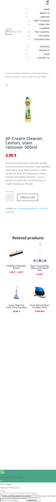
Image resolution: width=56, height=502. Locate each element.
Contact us (43, 57)
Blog (47, 54)
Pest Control (42, 32)
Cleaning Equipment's (21, 73)
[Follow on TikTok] (32, 436)
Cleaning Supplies (40, 73)
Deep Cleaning (42, 20)
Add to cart (27, 197)
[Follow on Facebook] (17, 436)
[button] (7, 85)
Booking (45, 46)
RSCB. (36, 449)
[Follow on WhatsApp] (39, 436)
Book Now (28, 418)
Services (45, 16)
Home (46, 9)
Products (44, 50)
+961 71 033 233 (28, 390)
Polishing (44, 35)
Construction (42, 39)
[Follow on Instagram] (24, 436)
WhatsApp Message (46, 495)
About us (45, 13)
